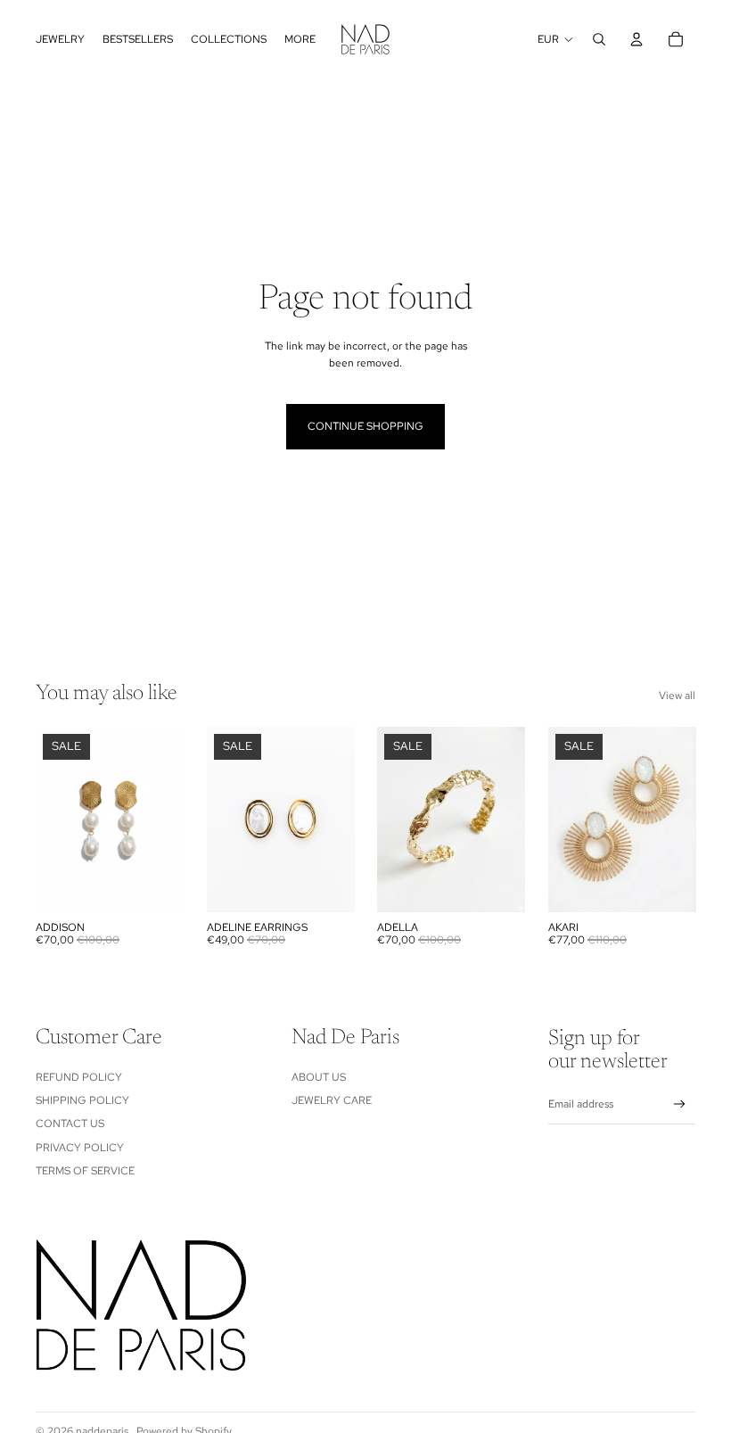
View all (677, 695)
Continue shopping (365, 426)
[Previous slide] (220, 819)
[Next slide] (340, 819)
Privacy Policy (80, 1148)
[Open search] (599, 39)
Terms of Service (85, 1171)
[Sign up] (679, 1104)
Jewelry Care (332, 1100)
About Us (319, 1077)
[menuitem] (60, 39)
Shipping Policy (82, 1100)
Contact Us (70, 1123)
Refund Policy (79, 1077)
